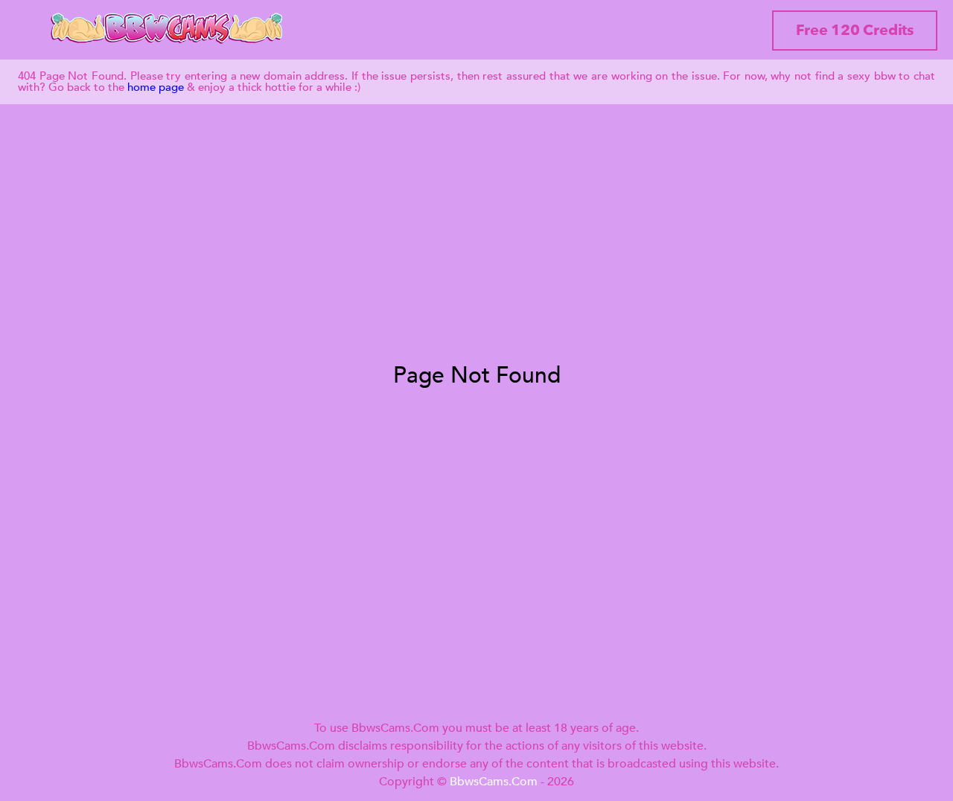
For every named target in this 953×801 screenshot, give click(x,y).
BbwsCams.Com (494, 781)
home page (155, 87)
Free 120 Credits (855, 30)
